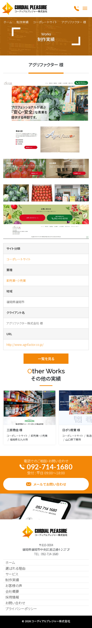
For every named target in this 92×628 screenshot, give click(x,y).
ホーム (7, 22)
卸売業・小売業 (16, 280)
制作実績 (22, 22)
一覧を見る (46, 358)
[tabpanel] (46, 159)
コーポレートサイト (45, 22)
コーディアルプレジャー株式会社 (50, 621)
